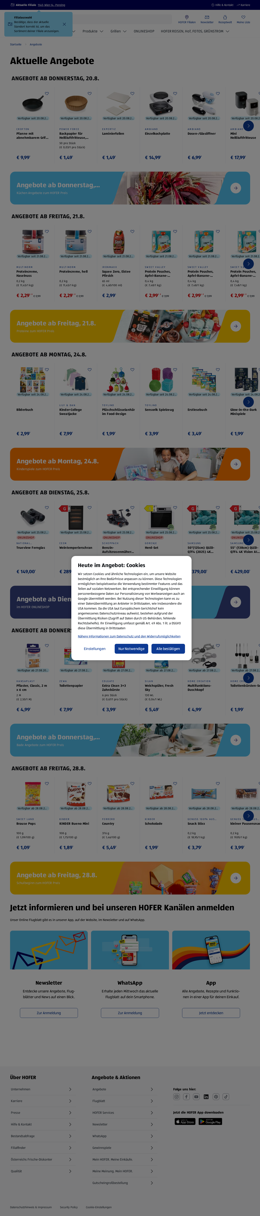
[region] (131, 608)
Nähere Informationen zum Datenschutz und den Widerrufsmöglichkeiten (129, 636)
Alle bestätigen (168, 648)
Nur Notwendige (131, 648)
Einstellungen (95, 648)
